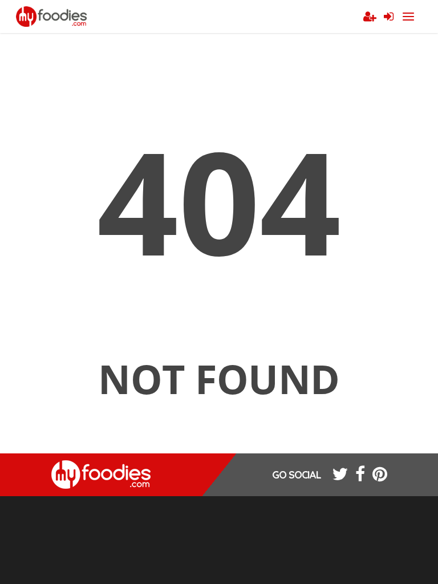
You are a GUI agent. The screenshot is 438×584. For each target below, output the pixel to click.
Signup (369, 17)
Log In (388, 17)
